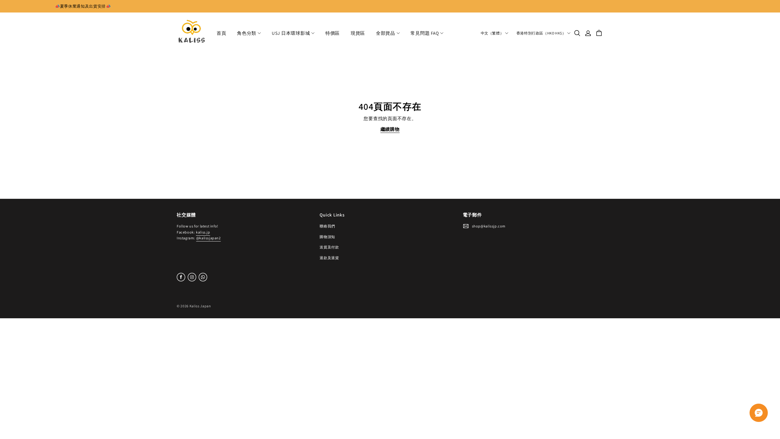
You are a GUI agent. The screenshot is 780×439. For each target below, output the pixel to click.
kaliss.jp (203, 232)
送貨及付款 (329, 247)
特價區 (332, 33)
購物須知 (327, 236)
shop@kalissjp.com (488, 226)
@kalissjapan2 (208, 238)
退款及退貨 (329, 257)
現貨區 (358, 33)
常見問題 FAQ (424, 33)
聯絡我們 (327, 226)
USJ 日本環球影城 (291, 33)
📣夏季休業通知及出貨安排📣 (83, 6)
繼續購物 (390, 129)
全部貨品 (385, 33)
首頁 (221, 33)
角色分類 (246, 33)
